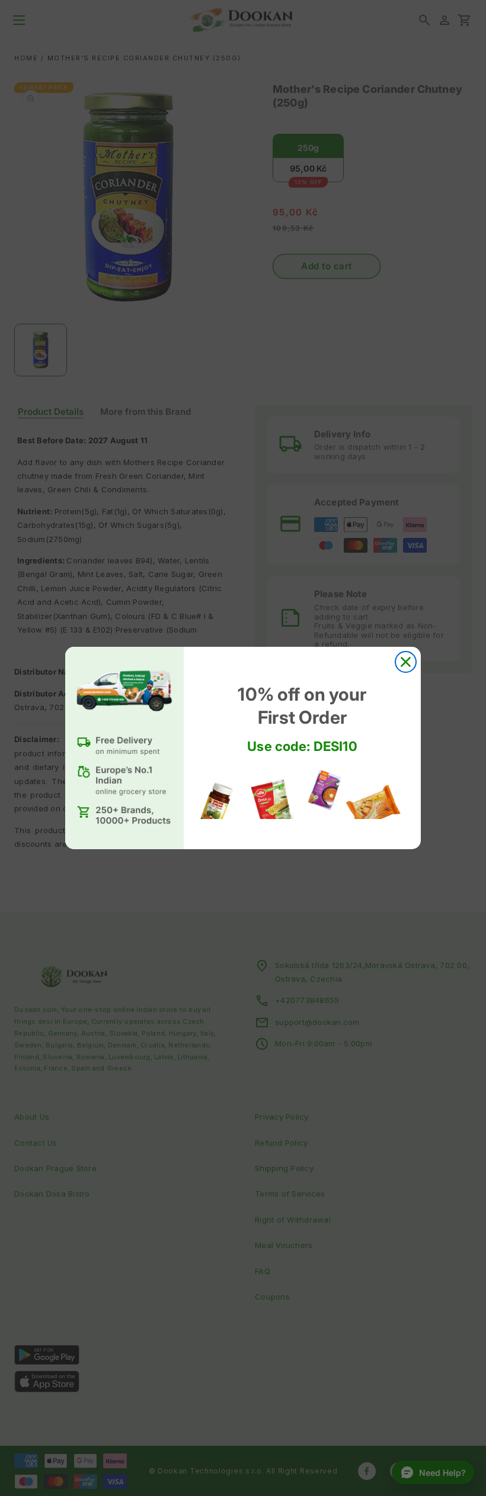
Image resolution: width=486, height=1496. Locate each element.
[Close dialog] (405, 662)
